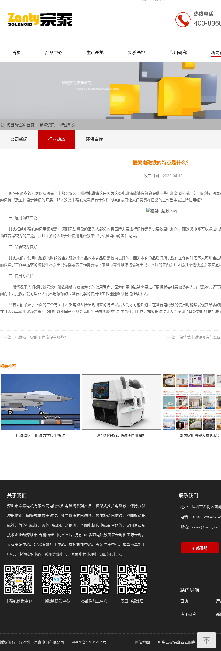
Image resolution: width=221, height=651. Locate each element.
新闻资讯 (47, 125)
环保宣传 (94, 139)
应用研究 (178, 52)
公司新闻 (18, 139)
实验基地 (136, 52)
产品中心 (53, 52)
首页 (16, 52)
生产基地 (95, 52)
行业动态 (67, 125)
